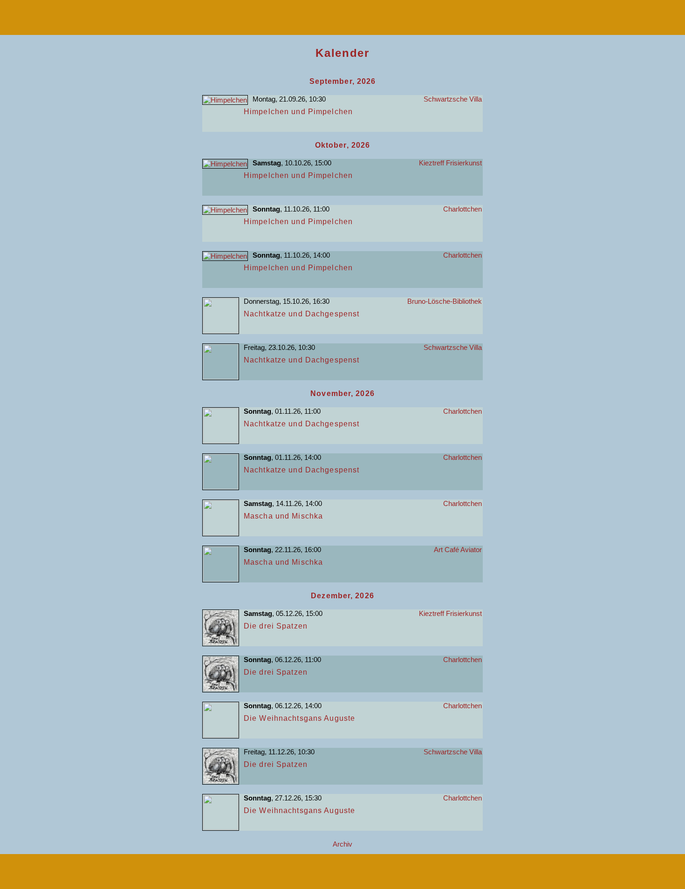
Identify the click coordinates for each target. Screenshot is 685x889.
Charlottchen (462, 209)
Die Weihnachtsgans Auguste (299, 718)
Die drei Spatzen (276, 626)
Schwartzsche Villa (453, 99)
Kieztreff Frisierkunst (450, 163)
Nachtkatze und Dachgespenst (301, 314)
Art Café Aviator (458, 550)
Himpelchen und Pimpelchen (298, 112)
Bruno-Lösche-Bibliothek (444, 301)
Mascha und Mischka (283, 516)
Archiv (342, 844)
